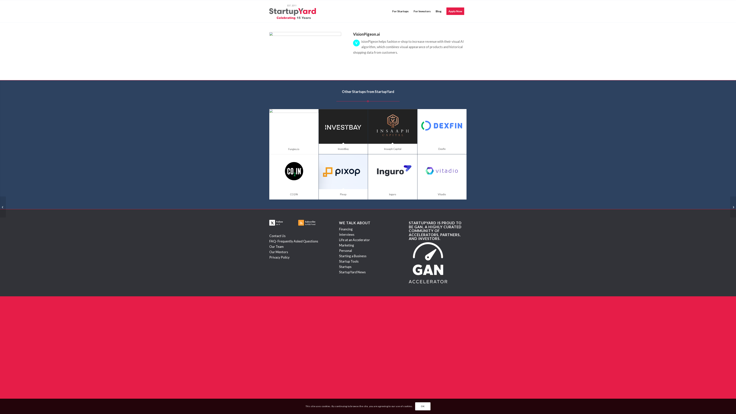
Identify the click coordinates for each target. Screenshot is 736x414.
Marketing (346, 245)
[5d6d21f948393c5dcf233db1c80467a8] (305, 51)
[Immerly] (733, 207)
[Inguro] (392, 171)
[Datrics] (3, 207)
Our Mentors (278, 252)
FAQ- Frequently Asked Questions (293, 241)
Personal (345, 251)
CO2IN (294, 194)
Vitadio (442, 194)
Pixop (343, 194)
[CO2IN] (294, 171)
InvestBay (343, 148)
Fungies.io (293, 149)
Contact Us (277, 236)
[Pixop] (343, 171)
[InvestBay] (343, 126)
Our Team (276, 247)
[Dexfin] (442, 126)
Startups (345, 267)
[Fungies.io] (294, 126)
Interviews (346, 234)
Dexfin (442, 148)
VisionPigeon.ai (366, 34)
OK (423, 406)
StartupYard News (352, 272)
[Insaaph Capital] (392, 126)
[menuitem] (400, 11)
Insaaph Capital (392, 148)
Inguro (392, 194)
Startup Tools (349, 261)
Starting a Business (352, 256)
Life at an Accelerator (354, 240)
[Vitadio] (442, 171)
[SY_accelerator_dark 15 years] (293, 11)
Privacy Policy (279, 257)
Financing (346, 229)
